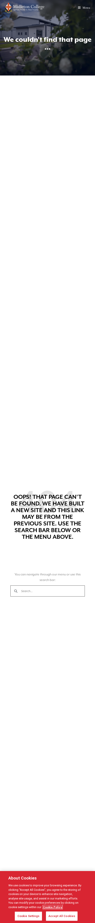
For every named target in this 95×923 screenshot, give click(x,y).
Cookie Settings (28, 916)
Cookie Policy (52, 907)
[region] (47, 897)
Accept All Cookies (61, 916)
